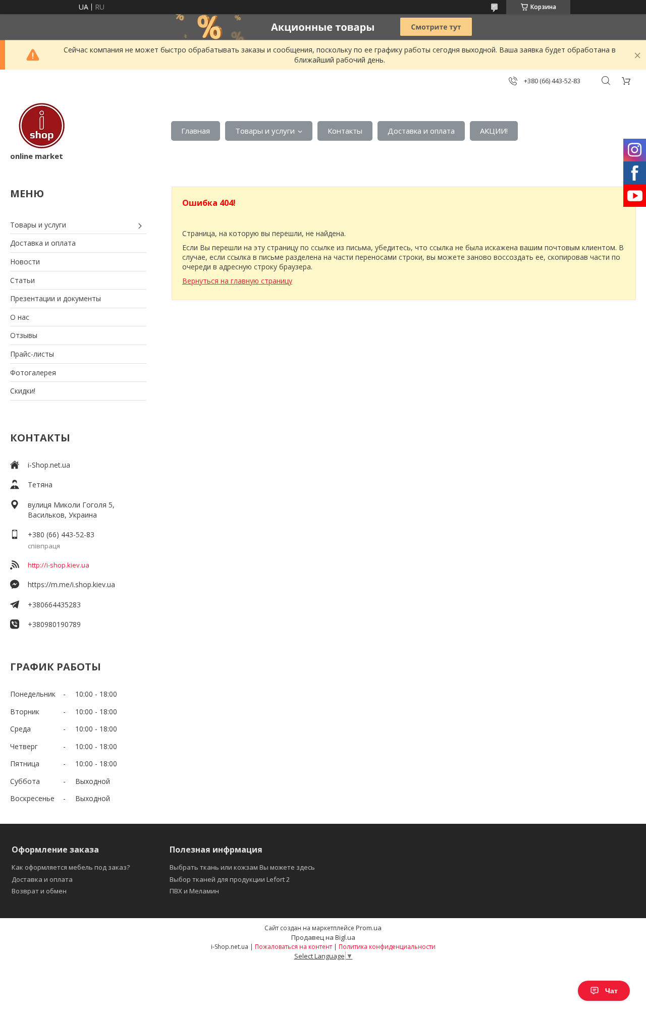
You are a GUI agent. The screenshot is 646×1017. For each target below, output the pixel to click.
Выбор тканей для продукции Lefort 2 (230, 879)
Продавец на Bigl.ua (323, 937)
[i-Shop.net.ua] (39, 126)
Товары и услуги (265, 131)
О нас (19, 317)
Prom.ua (369, 927)
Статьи (22, 280)
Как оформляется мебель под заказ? (71, 867)
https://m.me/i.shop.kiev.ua (71, 584)
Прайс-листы (32, 354)
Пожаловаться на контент (293, 946)
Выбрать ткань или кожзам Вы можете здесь (242, 867)
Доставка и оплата (421, 131)
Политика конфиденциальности (387, 946)
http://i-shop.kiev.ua (58, 565)
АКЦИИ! (494, 131)
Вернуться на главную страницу (237, 281)
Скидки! (22, 391)
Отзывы (23, 335)
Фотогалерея (33, 372)
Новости (25, 261)
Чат (611, 991)
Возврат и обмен (39, 890)
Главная (195, 131)
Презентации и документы (55, 298)
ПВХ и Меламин (194, 890)
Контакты (345, 131)
